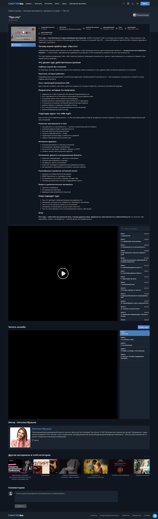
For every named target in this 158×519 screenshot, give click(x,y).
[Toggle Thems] (133, 3)
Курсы (64, 3)
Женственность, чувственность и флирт (70, 29)
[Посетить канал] (155, 516)
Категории (38, 3)
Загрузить (17, 45)
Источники (48, 3)
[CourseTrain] (15, 3)
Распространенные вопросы (109, 515)
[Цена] (137, 3)
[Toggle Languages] (128, 3)
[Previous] (145, 456)
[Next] (148, 456)
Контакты (94, 515)
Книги (57, 3)
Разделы (29, 3)
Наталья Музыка (41, 428)
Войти (145, 3)
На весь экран (143, 327)
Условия (147, 515)
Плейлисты (125, 515)
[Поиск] (123, 3)
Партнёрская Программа (78, 3)
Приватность (136, 515)
